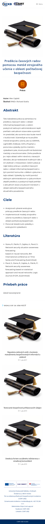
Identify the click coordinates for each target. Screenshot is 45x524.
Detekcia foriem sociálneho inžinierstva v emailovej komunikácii (22, 459)
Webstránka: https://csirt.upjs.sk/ (22, 506)
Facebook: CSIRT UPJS (22, 509)
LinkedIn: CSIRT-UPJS (22, 511)
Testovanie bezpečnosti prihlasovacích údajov (23, 408)
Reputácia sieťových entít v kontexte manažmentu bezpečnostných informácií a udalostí (22, 354)
